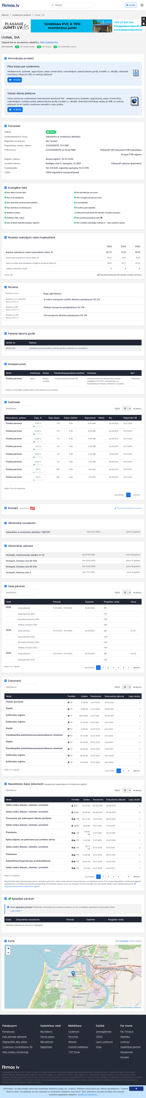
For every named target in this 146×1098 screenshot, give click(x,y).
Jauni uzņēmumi (104, 1041)
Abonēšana (46, 1031)
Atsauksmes (126, 1052)
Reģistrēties (46, 1047)
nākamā (136, 667)
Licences (125, 1041)
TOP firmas (74, 1052)
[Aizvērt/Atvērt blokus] (143, 19)
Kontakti (124, 1057)
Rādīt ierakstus (128, 408)
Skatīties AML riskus (15, 218)
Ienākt (132, 5)
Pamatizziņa (8, 1031)
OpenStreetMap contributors (131, 1007)
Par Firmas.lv (127, 1031)
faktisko (133, 941)
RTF (76, 806)
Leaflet (116, 1007)
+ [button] (8, 948)
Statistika (125, 1036)
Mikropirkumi (46, 1041)
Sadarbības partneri (130, 1047)
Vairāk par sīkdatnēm (87, 1094)
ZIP (105, 631)
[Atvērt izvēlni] (142, 5)
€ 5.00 (17, 80)
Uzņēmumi (73, 1031)
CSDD (99, 1036)
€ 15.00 (17, 109)
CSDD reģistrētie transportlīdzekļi (62, 172)
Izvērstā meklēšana (78, 1047)
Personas (73, 1036)
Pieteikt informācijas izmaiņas (129, 508)
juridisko (124, 941)
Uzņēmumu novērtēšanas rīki (17, 1047)
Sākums (5, 15)
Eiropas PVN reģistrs (131, 154)
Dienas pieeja (47, 1036)
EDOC (76, 812)
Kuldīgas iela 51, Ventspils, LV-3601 (63, 163)
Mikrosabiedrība (49, 42)
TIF (77, 819)
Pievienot (38, 925)
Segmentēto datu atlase (14, 1041)
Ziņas (99, 1047)
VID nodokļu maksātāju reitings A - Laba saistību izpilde (100, 223)
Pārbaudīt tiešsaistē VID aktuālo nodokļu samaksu (98, 212)
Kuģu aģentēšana (52, 293)
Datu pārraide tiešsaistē (14, 1036)
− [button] (8, 952)
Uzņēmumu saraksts (21, 15)
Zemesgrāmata (103, 1031)
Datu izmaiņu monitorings (15, 1052)
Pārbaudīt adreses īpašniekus (126, 163)
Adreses (72, 1041)
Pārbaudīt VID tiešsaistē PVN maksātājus (121, 150)
